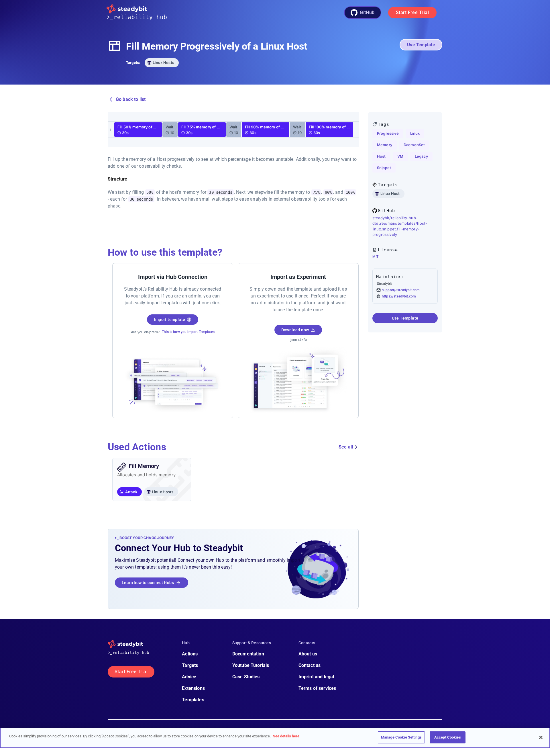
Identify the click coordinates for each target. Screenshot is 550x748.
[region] (275, 738)
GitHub (367, 12)
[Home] (141, 12)
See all (346, 447)
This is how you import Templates (188, 332)
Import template (169, 319)
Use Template (421, 44)
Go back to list (131, 99)
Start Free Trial (412, 12)
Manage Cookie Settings (401, 737)
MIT (375, 257)
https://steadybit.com (399, 296)
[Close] (541, 737)
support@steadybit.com (400, 290)
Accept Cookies (447, 737)
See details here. (286, 736)
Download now (295, 330)
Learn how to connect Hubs (148, 582)
